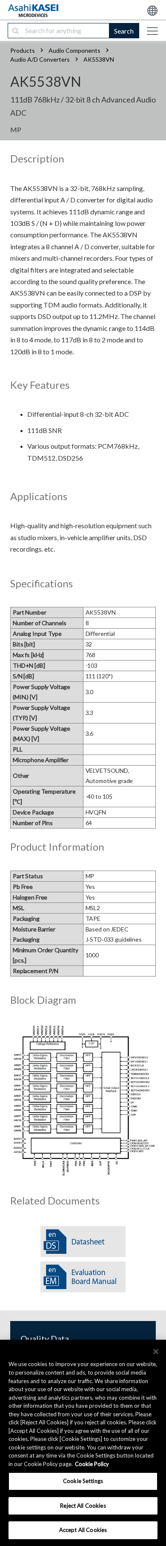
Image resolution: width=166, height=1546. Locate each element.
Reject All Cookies (83, 1505)
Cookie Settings (83, 1481)
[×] (155, 1351)
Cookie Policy (92, 1464)
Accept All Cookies (83, 1529)
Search (124, 31)
